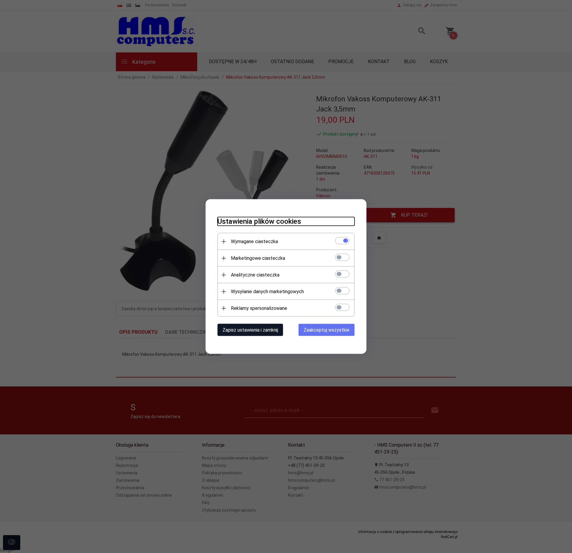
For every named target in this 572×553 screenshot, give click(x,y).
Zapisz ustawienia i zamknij (250, 330)
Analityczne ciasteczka (255, 275)
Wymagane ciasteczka (254, 241)
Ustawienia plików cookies (259, 221)
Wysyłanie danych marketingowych (267, 291)
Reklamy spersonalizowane (259, 308)
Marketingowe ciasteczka (258, 258)
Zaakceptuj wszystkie (326, 330)
